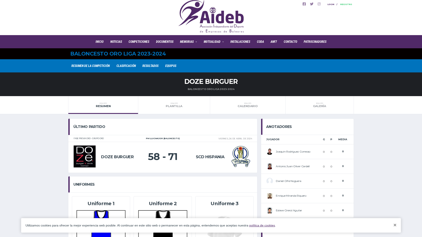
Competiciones (139, 41)
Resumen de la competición (90, 66)
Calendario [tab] (248, 105)
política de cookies (262, 225)
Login (330, 4)
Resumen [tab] (103, 105)
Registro (346, 4)
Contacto (290, 41)
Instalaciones (240, 41)
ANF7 (274, 41)
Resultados (150, 66)
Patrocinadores (315, 41)
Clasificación (126, 66)
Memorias (187, 41)
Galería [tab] (319, 105)
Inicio (100, 41)
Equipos (170, 66)
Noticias (116, 41)
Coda (260, 41)
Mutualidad (212, 41)
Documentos (164, 41)
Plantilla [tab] (174, 105)
